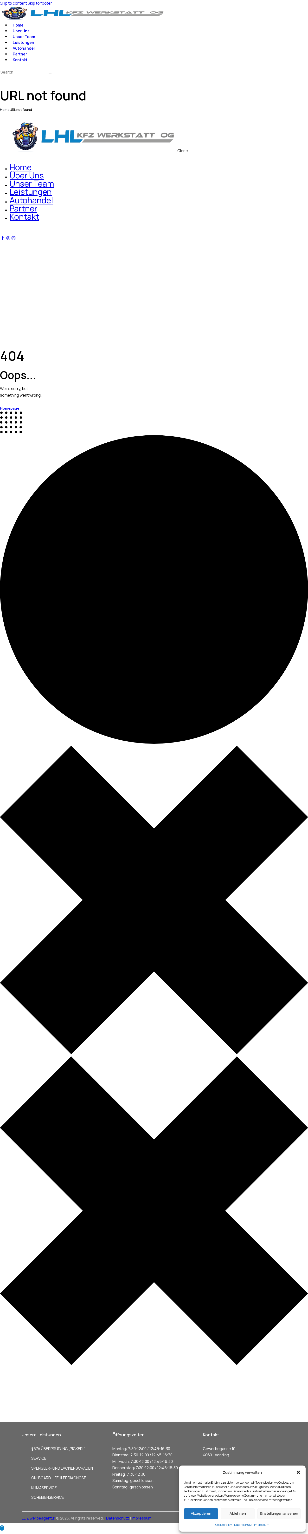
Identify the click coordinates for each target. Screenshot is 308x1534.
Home (5, 109)
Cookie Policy (223, 1525)
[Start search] (50, 73)
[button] (298, 1472)
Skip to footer (40, 3)
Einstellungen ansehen (279, 1513)
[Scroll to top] (2, 1528)
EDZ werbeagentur (38, 1518)
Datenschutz (243, 1525)
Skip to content (13, 3)
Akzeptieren (201, 1513)
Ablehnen (238, 1513)
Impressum (261, 1525)
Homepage (9, 408)
